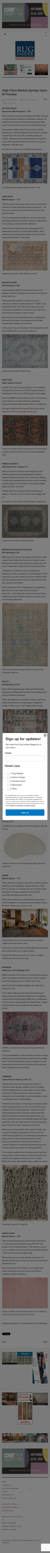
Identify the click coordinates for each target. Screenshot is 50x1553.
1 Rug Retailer (16, 773)
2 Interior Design (17, 777)
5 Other (13, 788)
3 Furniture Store (17, 781)
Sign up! (25, 812)
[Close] (45, 735)
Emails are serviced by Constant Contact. (23, 805)
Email (8, 753)
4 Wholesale (16, 784)
